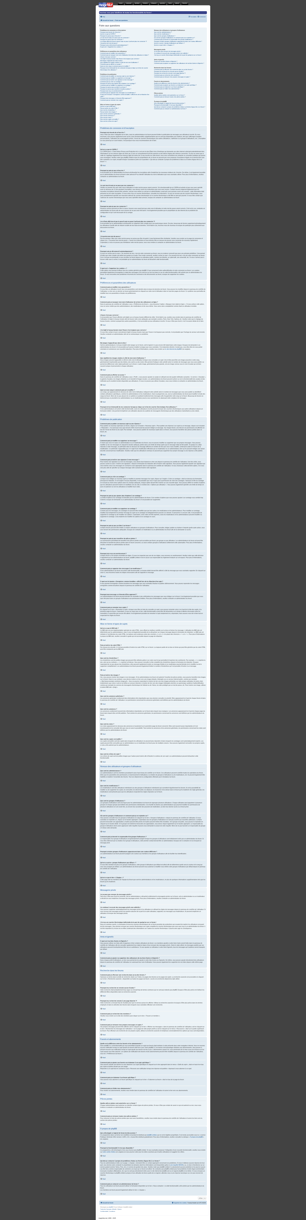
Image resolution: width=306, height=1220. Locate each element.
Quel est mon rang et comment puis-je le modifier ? (115, 66)
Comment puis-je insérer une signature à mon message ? (117, 79)
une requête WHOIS (176, 1165)
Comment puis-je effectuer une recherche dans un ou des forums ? (173, 69)
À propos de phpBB (196, 1137)
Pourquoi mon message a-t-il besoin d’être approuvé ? (116, 98)
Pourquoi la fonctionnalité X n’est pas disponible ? (168, 105)
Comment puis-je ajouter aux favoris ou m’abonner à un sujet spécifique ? (175, 85)
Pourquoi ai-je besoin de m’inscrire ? (110, 32)
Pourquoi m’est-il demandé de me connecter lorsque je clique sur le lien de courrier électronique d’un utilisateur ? (124, 68)
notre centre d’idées (109, 1152)
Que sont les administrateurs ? (163, 32)
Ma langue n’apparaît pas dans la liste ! (111, 60)
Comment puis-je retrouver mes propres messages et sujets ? (172, 77)
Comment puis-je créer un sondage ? (111, 81)
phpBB (111, 1207)
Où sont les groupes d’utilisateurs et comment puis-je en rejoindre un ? (174, 37)
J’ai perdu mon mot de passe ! (109, 43)
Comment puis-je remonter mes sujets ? (111, 100)
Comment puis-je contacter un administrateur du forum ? (170, 108)
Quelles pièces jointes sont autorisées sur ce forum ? (169, 95)
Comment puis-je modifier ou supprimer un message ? (116, 78)
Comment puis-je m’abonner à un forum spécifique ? (169, 87)
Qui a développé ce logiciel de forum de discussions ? (169, 103)
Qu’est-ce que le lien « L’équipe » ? (164, 45)
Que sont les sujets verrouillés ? (109, 119)
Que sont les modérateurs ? (162, 34)
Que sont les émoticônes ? (108, 110)
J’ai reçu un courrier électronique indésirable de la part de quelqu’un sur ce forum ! (178, 55)
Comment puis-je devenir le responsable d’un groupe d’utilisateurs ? (173, 39)
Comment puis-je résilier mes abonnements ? (167, 88)
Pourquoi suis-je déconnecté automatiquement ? (114, 45)
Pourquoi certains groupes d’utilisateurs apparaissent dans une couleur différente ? (178, 41)
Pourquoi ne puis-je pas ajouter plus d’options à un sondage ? (118, 83)
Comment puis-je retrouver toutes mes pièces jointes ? (170, 97)
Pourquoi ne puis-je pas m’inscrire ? (110, 36)
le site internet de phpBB (173, 349)
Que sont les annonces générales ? (110, 113)
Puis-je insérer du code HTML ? (109, 108)
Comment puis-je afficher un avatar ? (111, 64)
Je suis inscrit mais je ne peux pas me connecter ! (114, 37)
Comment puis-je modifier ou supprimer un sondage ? (115, 85)
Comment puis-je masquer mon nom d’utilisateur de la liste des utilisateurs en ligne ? (124, 55)
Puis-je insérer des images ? (108, 112)
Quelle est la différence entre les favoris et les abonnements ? (172, 83)
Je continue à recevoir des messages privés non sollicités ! (171, 53)
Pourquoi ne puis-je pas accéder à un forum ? (113, 87)
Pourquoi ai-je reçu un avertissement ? (111, 91)
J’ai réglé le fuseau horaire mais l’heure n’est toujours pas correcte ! (119, 58)
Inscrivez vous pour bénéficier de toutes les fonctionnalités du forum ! (126, 13)
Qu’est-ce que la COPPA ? (108, 34)
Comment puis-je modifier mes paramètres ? (113, 53)
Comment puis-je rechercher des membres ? (167, 75)
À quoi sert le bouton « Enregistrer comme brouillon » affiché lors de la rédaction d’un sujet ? (124, 95)
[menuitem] (102, 16)
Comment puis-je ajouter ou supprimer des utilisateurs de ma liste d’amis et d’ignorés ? (179, 63)
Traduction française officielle (108, 1209)
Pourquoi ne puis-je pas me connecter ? (111, 39)
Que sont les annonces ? (107, 115)
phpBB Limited (152, 1135)
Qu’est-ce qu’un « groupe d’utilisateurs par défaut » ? (169, 43)
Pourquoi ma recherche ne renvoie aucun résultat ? (169, 71)
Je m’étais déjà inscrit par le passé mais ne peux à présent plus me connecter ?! (123, 41)
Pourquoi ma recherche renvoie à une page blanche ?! (170, 73)
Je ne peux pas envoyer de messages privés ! (167, 51)
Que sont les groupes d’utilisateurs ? (164, 36)
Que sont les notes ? (106, 117)
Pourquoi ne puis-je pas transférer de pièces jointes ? (115, 89)
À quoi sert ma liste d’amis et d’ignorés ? (165, 61)
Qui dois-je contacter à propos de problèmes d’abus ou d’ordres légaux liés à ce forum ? (179, 107)
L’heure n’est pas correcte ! (108, 57)
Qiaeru (120, 1209)
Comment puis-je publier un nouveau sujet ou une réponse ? (117, 76)
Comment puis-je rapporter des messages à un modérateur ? (118, 92)
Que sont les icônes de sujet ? (109, 121)
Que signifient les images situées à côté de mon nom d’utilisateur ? (119, 62)
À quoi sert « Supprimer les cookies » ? (111, 47)
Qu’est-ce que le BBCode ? (108, 106)
